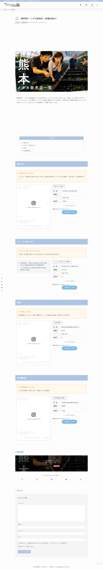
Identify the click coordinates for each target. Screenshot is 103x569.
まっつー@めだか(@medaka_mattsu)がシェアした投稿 (33, 437)
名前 (20, 524)
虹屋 (25, 148)
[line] (94, 1)
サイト (19, 537)
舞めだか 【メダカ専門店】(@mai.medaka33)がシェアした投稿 (34, 226)
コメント (21, 503)
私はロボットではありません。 (27, 546)
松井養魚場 (27, 150)
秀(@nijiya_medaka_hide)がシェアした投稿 (33, 362)
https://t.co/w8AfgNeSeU (37, 265)
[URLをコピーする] (81, 479)
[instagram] (92, 1)
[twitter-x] (90, 1)
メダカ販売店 (24, 22)
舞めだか (26, 142)
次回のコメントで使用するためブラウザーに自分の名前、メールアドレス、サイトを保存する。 (44, 543)
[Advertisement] (51, 37)
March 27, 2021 (24, 270)
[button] (22, 479)
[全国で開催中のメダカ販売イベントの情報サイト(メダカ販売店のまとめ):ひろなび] (12, 5)
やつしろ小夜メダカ (29, 145)
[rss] (96, 1)
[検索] (98, 1)
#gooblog (27, 265)
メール (20, 530)
